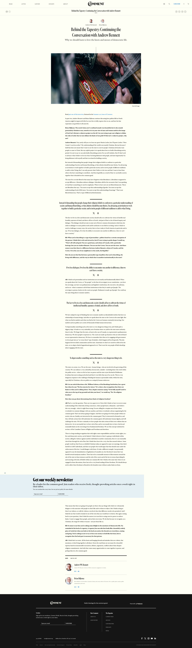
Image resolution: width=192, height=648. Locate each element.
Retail (107, 630)
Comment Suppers (60, 645)
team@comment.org (48, 638)
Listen (23, 4)
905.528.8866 (38, 638)
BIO (75, 571)
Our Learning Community (50, 645)
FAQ (37, 645)
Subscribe (177, 4)
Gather (37, 4)
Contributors (110, 623)
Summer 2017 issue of (103, 114)
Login (81, 645)
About (65, 4)
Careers (41, 645)
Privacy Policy (69, 645)
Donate (51, 4)
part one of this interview (76, 114)
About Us (93, 616)
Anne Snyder (94, 620)
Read (10, 4)
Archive (108, 620)
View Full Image (136, 106)
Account (184, 4)
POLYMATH (153, 645)
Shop (85, 645)
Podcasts (108, 627)
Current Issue (109, 616)
